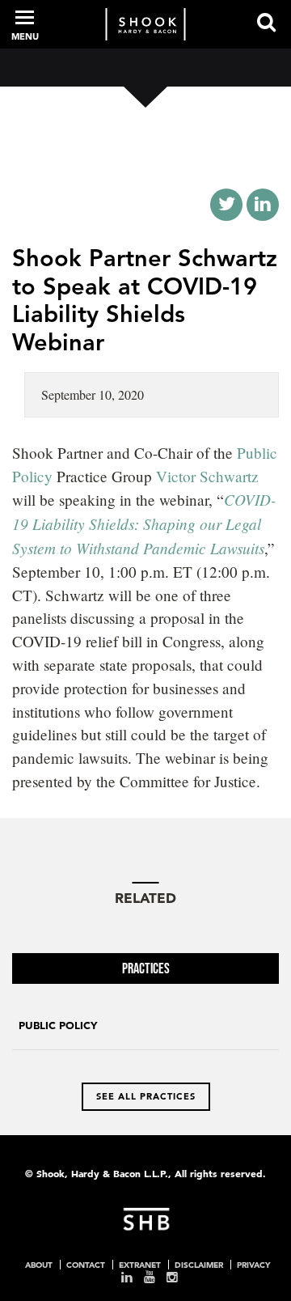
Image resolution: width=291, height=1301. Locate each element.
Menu (25, 36)
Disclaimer (199, 1264)
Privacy (253, 1264)
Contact (85, 1264)
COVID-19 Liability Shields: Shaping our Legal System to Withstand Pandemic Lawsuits (144, 523)
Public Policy (58, 1025)
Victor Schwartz (207, 476)
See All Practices (146, 1096)
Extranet (140, 1264)
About (39, 1264)
